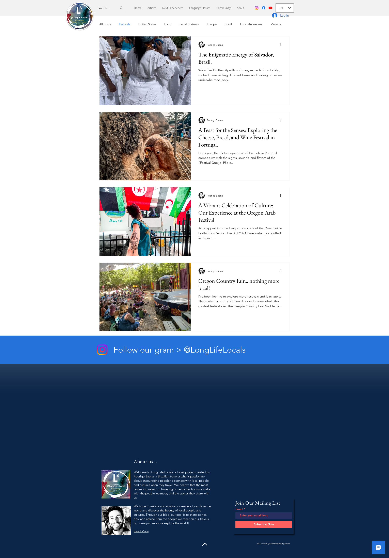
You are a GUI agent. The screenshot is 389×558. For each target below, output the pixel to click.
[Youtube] (270, 8)
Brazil (228, 24)
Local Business (189, 24)
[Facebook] (263, 8)
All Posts (105, 24)
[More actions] (281, 44)
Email (239, 508)
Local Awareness (251, 24)
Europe (212, 24)
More (274, 24)
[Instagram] (256, 8)
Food (167, 24)
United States (147, 24)
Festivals (124, 24)
